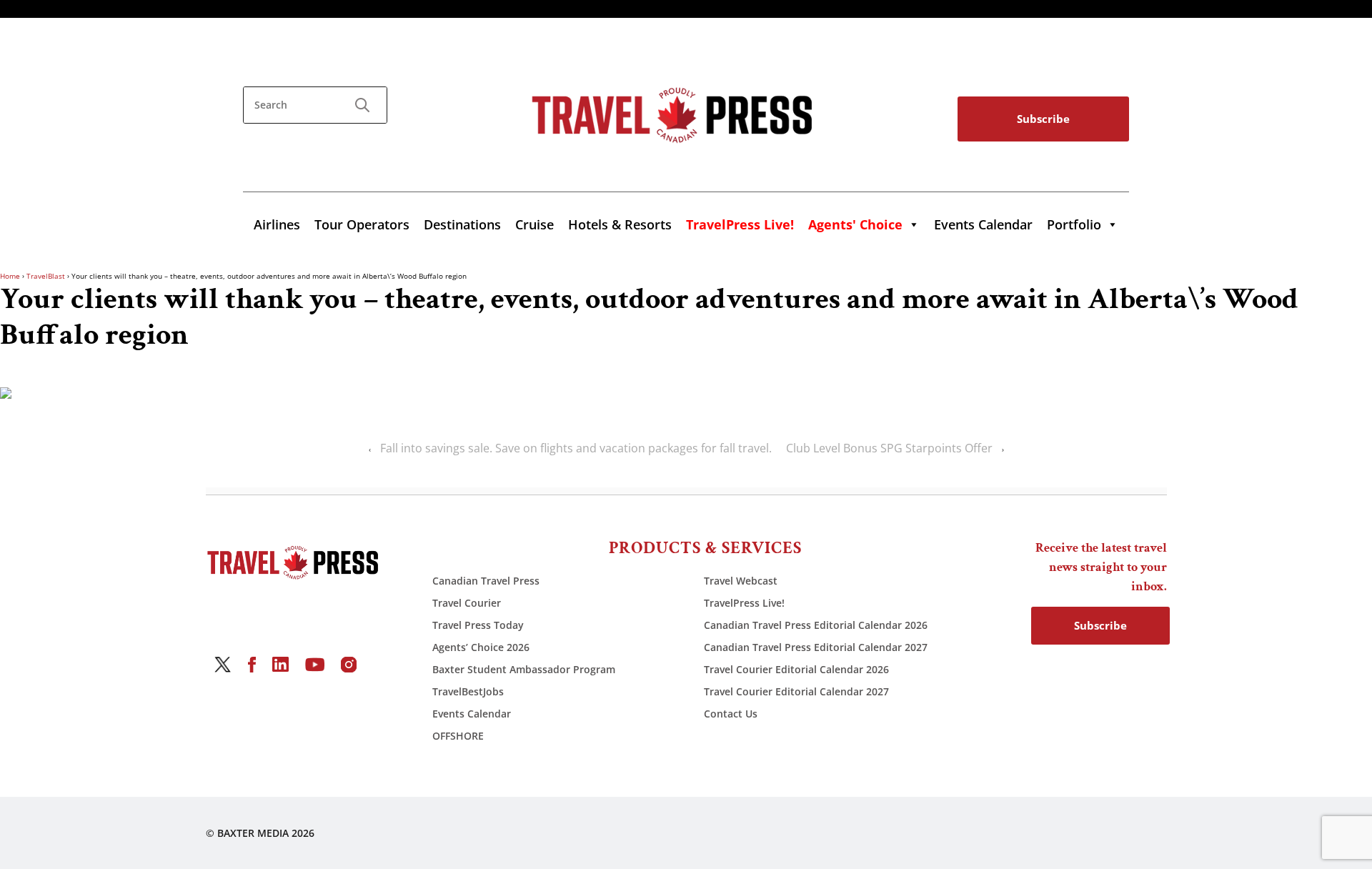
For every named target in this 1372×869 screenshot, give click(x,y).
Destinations (462, 224)
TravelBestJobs (468, 691)
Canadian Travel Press (486, 580)
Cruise (534, 224)
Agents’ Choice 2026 (481, 647)
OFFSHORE (458, 736)
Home (10, 276)
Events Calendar (983, 224)
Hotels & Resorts (620, 224)
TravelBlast (45, 276)
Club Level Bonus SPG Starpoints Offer (889, 448)
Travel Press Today (478, 625)
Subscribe (1043, 118)
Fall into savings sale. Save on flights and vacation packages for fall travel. (576, 448)
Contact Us (730, 713)
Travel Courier (466, 603)
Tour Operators (361, 224)
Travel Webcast (740, 580)
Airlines (277, 224)
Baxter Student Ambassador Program (523, 669)
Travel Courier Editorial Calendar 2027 (796, 691)
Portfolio (1074, 224)
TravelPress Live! (744, 603)
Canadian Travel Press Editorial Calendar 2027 (816, 647)
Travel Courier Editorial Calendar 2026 (796, 669)
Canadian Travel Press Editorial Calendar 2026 (816, 625)
